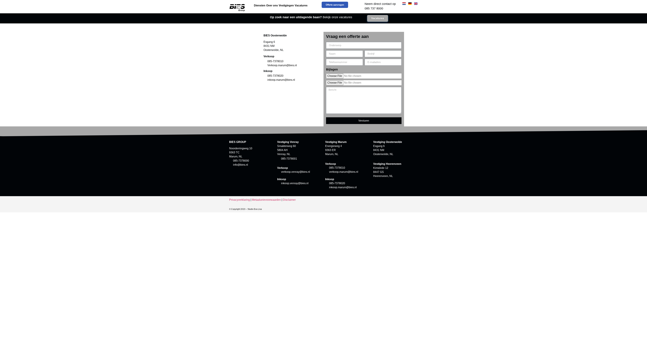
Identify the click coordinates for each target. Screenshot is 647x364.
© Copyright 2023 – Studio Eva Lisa (245, 209)
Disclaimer (289, 199)
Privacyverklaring (239, 199)
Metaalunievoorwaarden (266, 199)
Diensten (259, 5)
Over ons (272, 5)
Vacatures (301, 5)
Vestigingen (286, 5)
